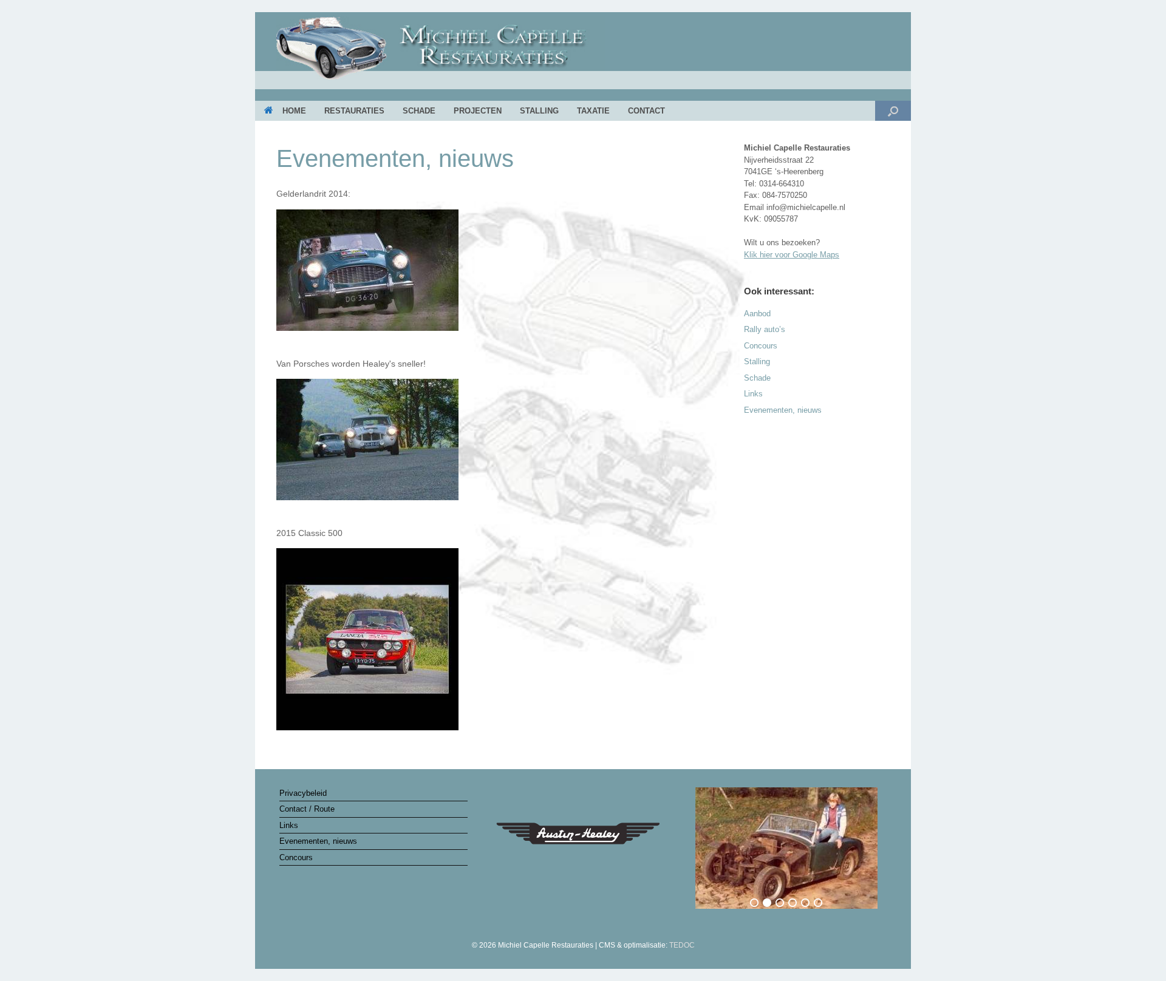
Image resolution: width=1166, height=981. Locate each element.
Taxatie (593, 110)
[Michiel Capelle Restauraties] (583, 52)
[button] (893, 111)
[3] (780, 902)
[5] (805, 902)
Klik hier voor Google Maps (791, 254)
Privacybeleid (303, 793)
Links (753, 393)
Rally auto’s (764, 329)
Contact (646, 110)
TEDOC (682, 945)
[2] (767, 902)
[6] (818, 902)
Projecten (478, 110)
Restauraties (354, 110)
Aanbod (757, 313)
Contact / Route (307, 808)
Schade (419, 110)
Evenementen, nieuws (783, 410)
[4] (792, 902)
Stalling (539, 110)
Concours (760, 345)
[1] (754, 902)
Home (294, 110)
